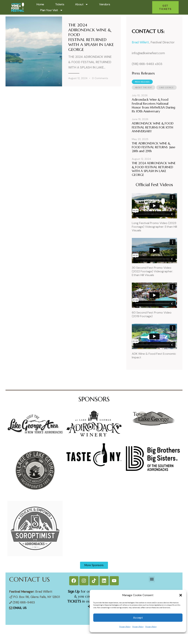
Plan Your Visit (49, 10)
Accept (138, 618)
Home (40, 4)
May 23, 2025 (140, 139)
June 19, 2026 (140, 119)
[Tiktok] (94, 580)
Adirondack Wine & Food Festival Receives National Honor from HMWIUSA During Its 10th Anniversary (153, 105)
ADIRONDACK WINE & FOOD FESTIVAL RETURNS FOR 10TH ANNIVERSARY (152, 127)
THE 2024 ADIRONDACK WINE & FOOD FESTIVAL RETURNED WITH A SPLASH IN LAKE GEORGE (91, 37)
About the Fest (143, 87)
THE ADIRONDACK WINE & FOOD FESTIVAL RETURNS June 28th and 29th (153, 147)
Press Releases (142, 82)
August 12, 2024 (78, 78)
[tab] (142, 82)
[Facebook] (73, 580)
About (79, 4)
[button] (180, 595)
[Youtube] (114, 580)
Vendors (104, 4)
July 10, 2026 (140, 95)
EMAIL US (20, 608)
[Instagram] (83, 580)
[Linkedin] (104, 580)
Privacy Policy (125, 627)
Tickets (59, 4)
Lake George (166, 87)
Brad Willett (140, 42)
